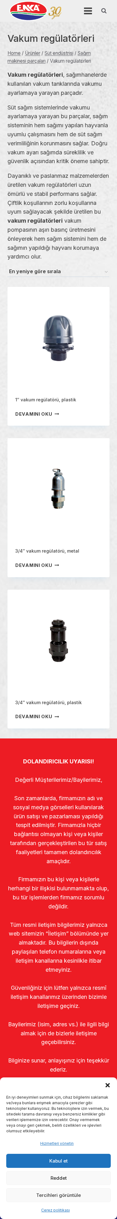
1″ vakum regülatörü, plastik (45, 399)
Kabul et (58, 1161)
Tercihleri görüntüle (58, 1195)
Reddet (59, 1178)
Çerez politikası (55, 1210)
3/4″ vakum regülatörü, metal (47, 551)
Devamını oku (33, 414)
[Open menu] (87, 10)
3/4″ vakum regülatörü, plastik (48, 702)
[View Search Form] (104, 11)
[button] (108, 1085)
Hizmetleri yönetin (57, 1143)
